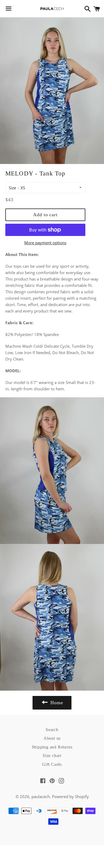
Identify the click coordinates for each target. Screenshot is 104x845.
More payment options (45, 242)
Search (52, 729)
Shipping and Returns (52, 747)
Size (12, 187)
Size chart (52, 755)
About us (52, 738)
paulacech (40, 796)
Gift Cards (52, 764)
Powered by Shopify (70, 796)
